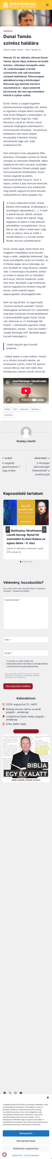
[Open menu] (47, 5)
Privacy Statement (31, 1155)
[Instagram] (15, 1092)
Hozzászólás (13, 600)
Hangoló (7, 31)
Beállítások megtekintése (26, 1148)
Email (8, 653)
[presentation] (26, 512)
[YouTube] (20, 1092)
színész (8, 415)
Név (8, 639)
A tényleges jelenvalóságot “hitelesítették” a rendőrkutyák (41, 466)
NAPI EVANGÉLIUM (26, 731)
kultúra (35, 409)
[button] (47, 1097)
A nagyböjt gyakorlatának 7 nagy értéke (11, 464)
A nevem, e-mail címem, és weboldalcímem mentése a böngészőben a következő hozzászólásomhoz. (27, 664)
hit (15, 409)
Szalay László (16, 50)
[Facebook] (4, 1092)
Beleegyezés (26, 1133)
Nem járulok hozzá (26, 1141)
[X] (10, 1092)
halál (7, 409)
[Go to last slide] (8, 529)
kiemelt (24, 409)
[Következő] (44, 529)
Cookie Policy (17, 1155)
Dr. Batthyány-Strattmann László (28, 548)
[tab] (20, 561)
